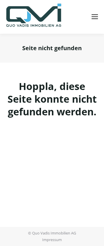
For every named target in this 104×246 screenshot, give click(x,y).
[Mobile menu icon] (94, 16)
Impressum (52, 239)
